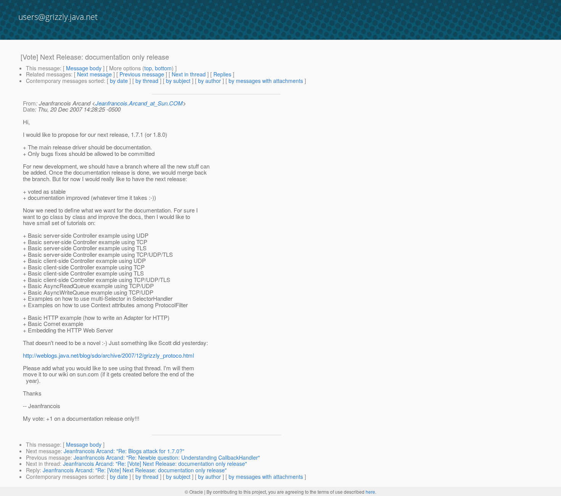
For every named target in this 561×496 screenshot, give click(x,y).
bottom (163, 68)
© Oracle (194, 491)
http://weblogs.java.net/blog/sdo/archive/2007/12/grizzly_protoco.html (108, 355)
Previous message (141, 74)
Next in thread (189, 74)
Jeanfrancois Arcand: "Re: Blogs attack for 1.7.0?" (124, 451)
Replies (222, 74)
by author (209, 80)
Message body (84, 68)
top (148, 68)
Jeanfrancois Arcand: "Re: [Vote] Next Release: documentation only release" (155, 463)
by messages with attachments (266, 80)
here (370, 491)
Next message (94, 74)
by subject (178, 80)
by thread (146, 80)
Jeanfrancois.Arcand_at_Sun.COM (139, 103)
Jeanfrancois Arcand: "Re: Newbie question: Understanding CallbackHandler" (167, 457)
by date (119, 80)
